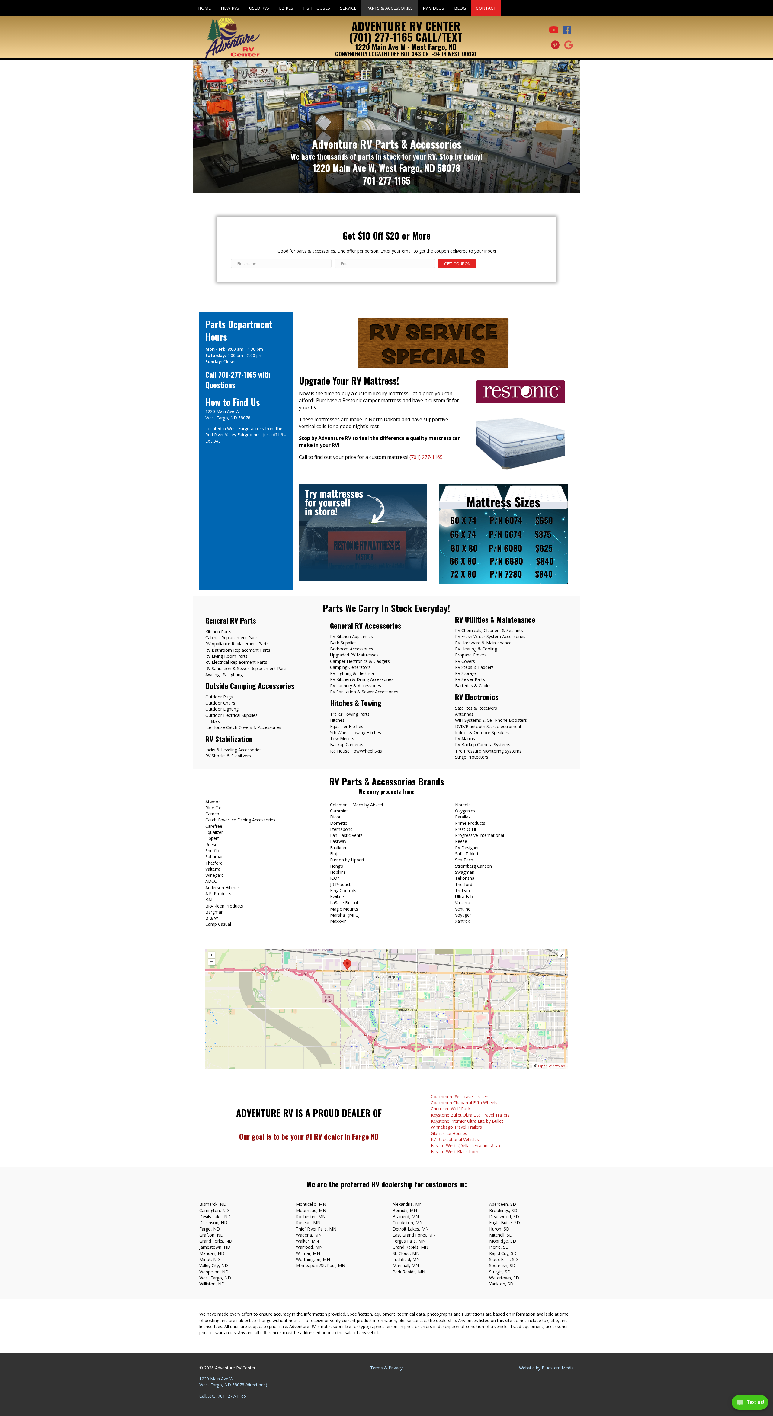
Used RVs (259, 8)
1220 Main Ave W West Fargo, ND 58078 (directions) (233, 1382)
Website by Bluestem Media (546, 1368)
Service (348, 8)
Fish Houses (316, 8)
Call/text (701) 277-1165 (222, 1396)
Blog (460, 8)
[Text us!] (750, 1404)
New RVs (230, 8)
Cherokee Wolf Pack (450, 1108)
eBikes (286, 8)
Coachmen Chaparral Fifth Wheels (464, 1102)
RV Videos (433, 8)
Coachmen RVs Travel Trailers (460, 1096)
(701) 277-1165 (426, 457)
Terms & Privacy (386, 1368)
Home (204, 8)
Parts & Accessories (389, 8)
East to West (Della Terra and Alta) (465, 1145)
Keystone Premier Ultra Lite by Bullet (467, 1121)
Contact (486, 8)
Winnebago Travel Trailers (456, 1127)
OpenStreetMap (551, 1066)
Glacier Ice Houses (449, 1133)
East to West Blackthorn (454, 1151)
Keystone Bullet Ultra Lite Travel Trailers (470, 1115)
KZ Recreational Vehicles (455, 1139)
